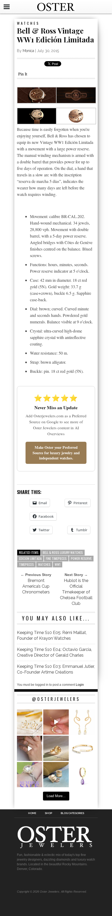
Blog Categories (72, 813)
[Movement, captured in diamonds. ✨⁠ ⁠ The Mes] (82, 748)
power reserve (81, 558)
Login (80, 685)
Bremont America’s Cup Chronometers (36, 586)
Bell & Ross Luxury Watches (63, 552)
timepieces (26, 564)
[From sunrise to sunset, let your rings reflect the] (29, 748)
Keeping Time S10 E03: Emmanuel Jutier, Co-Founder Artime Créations (56, 669)
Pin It (22, 73)
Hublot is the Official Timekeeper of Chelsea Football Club (76, 592)
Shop (48, 813)
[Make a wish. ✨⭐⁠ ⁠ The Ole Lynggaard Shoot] (29, 722)
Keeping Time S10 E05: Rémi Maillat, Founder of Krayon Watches (52, 635)
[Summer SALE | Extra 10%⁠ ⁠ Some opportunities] (29, 774)
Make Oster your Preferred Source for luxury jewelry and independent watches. (56, 452)
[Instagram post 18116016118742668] (82, 722)
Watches (28, 23)
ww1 (57, 564)
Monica (28, 51)
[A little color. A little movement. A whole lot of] (82, 774)
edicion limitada (30, 558)
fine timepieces (56, 558)
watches (44, 564)
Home (32, 813)
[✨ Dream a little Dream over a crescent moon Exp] (56, 722)
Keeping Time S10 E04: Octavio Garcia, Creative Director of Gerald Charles (54, 652)
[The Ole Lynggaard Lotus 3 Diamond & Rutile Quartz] (56, 748)
